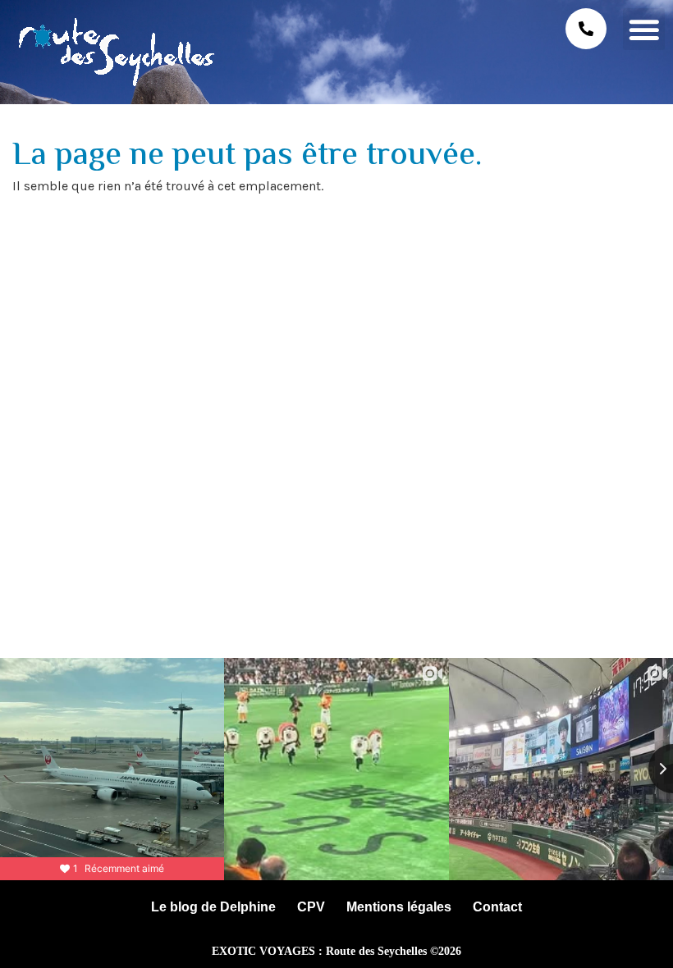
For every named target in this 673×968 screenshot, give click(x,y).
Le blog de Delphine (213, 907)
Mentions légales (398, 907)
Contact (497, 907)
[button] (644, 29)
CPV (311, 907)
